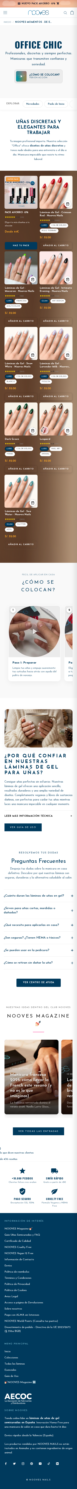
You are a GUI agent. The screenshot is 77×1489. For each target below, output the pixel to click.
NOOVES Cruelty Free (17, 1247)
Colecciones (11, 1357)
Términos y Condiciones (17, 1278)
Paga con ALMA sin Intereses (21, 1315)
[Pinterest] (31, 1463)
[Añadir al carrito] (67, 204)
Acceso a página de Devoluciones (23, 1302)
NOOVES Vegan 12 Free (18, 1253)
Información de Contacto (19, 1259)
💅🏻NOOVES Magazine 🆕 (20, 1382)
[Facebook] (5, 1463)
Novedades (32, 104)
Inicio (7, 22)
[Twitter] (14, 1463)
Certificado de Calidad (17, 1241)
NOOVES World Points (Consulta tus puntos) (31, 1321)
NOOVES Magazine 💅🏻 (18, 1228)
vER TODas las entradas (38, 1131)
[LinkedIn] (57, 1463)
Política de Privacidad (17, 1284)
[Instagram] (23, 1463)
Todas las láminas (14, 1363)
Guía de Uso (11, 1376)
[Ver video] (44, 430)
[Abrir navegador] (5, 12)
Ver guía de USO (23, 827)
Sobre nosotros (13, 1308)
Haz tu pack (21, 246)
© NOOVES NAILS (38, 1480)
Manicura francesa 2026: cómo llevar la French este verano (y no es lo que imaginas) (31, 1085)
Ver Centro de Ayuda (38, 982)
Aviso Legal (11, 1296)
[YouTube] (40, 1463)
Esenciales (10, 1370)
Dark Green (12, 439)
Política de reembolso (16, 1272)
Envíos (8, 1265)
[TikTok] (48, 1463)
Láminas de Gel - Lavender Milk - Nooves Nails (54, 366)
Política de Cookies (15, 1290)
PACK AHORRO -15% (16, 212)
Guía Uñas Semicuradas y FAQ (22, 1235)
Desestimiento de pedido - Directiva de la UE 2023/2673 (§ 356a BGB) (37, 1329)
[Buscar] (65, 12)
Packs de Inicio (56, 104)
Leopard (45, 439)
